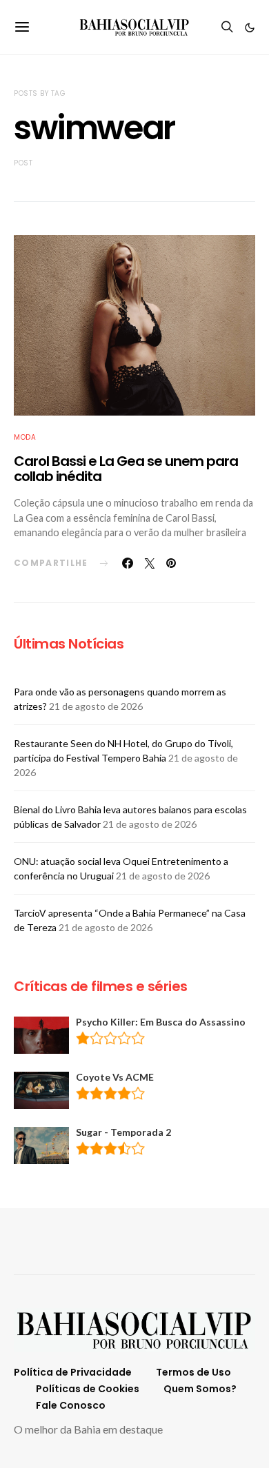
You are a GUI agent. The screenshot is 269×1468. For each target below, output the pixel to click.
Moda (25, 437)
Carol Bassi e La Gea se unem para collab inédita (126, 469)
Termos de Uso (193, 1372)
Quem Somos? (200, 1389)
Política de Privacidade (73, 1372)
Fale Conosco (71, 1405)
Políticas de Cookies (87, 1389)
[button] (249, 27)
